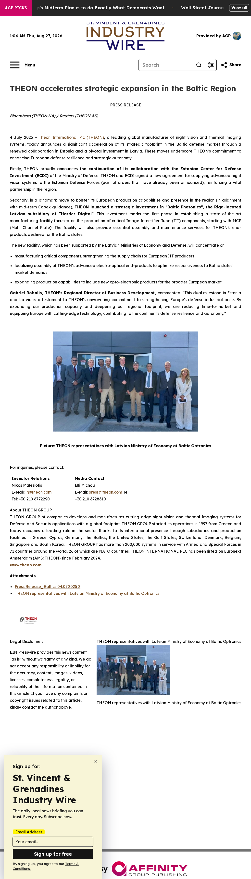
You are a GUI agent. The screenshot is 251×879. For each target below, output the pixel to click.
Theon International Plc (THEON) (71, 137)
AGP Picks (16, 7)
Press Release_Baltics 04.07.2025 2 (47, 586)
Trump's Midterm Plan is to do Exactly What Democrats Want (94, 8)
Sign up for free (53, 854)
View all (239, 7)
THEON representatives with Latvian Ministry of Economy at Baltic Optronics (87, 593)
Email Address (28, 831)
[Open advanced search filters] (210, 65)
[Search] (199, 65)
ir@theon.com (38, 492)
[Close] (95, 761)
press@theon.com (105, 492)
